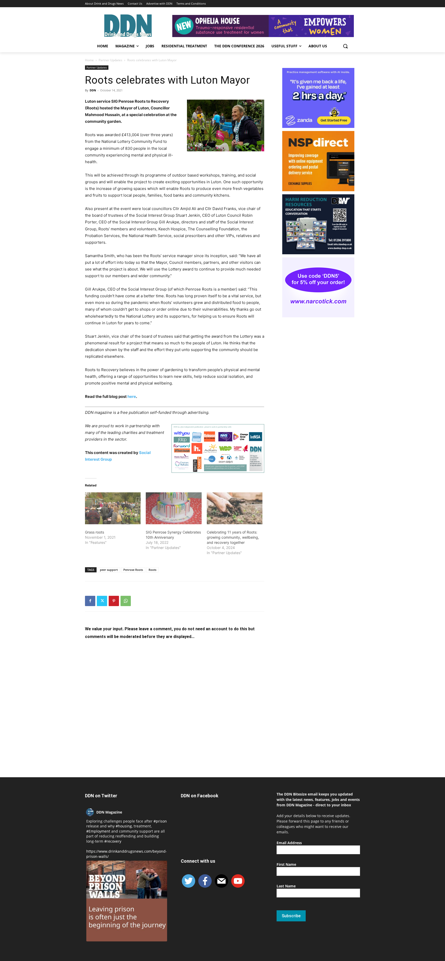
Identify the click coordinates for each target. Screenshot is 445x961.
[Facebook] (90, 601)
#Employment (98, 831)
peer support (109, 570)
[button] (345, 46)
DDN (93, 90)
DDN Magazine (109, 812)
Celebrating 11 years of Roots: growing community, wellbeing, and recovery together (233, 537)
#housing (124, 826)
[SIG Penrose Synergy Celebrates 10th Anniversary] (173, 508)
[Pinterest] (114, 601)
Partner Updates (110, 60)
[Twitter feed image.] (126, 901)
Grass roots (94, 532)
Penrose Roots (133, 570)
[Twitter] (102, 601)
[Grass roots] (113, 508)
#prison (160, 821)
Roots (152, 570)
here (131, 396)
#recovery (112, 841)
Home (89, 60)
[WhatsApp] (126, 601)
